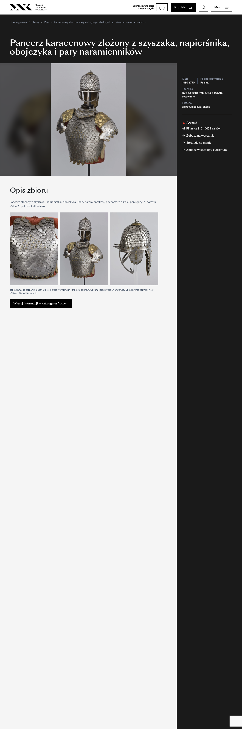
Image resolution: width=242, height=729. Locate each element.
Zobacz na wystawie (200, 136)
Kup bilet (180, 7)
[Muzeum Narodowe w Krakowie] (28, 7)
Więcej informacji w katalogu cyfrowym (40, 303)
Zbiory (35, 22)
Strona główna (18, 22)
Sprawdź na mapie (199, 143)
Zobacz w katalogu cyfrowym (206, 150)
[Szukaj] (203, 7)
